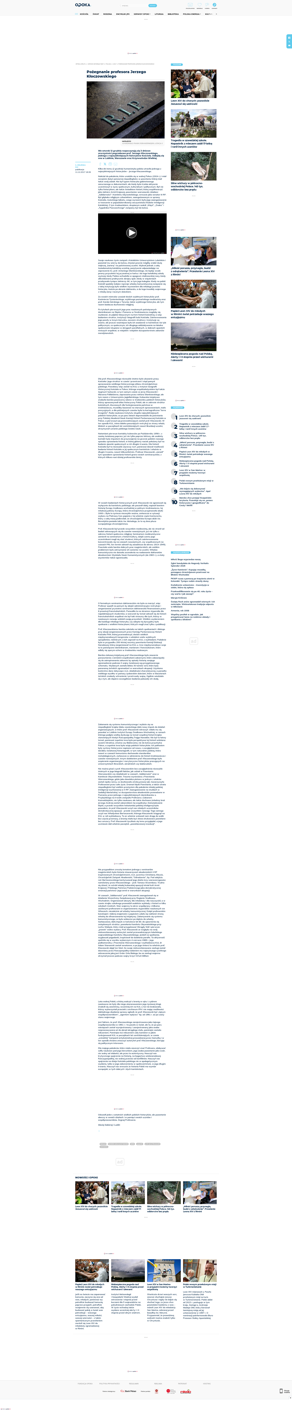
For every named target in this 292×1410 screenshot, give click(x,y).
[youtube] (289, 45)
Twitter (105, 164)
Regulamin (134, 1384)
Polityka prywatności (109, 1384)
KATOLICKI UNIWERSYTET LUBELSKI (118, 1144)
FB (100, 164)
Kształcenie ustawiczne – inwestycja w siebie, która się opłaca (190, 586)
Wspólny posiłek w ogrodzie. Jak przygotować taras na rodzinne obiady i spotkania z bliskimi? (190, 617)
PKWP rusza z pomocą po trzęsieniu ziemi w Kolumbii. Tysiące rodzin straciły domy (193, 579)
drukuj (110, 164)
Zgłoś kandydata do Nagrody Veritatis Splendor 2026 (190, 564)
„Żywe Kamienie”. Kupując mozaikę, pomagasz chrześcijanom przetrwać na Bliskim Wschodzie (190, 572)
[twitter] (289, 41)
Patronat (182, 1384)
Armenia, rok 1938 (180, 610)
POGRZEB (139, 1144)
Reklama (158, 1384)
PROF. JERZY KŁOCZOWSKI (152, 1144)
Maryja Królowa (179, 597)
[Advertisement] (146, 36)
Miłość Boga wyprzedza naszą (186, 559)
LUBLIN (132, 1144)
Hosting (207, 1384)
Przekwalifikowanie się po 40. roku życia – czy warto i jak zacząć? (191, 592)
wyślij (116, 164)
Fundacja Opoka (85, 1384)
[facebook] (289, 38)
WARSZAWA (104, 1147)
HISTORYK (103, 1144)
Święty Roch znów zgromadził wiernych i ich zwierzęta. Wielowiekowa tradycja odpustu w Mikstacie (193, 604)
